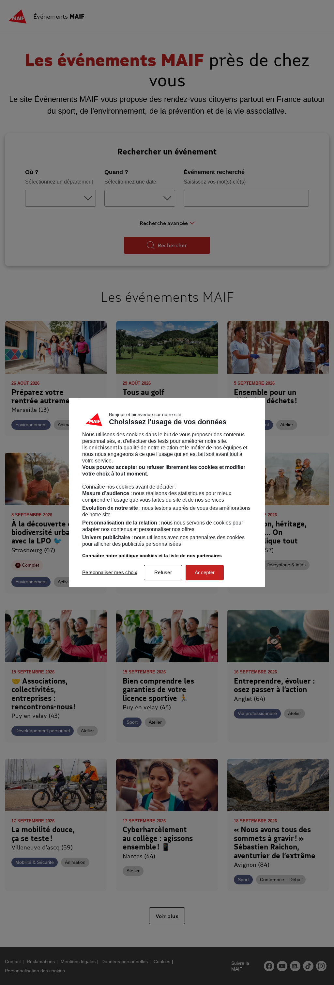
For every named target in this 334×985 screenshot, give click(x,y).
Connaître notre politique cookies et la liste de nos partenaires (152, 555)
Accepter (205, 572)
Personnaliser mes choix (109, 572)
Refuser (163, 572)
